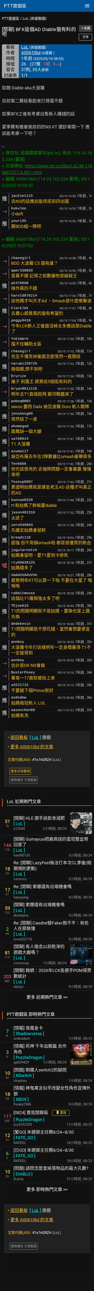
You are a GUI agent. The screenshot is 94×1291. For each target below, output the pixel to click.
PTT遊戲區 (10, 18)
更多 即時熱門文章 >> (47, 1189)
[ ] (19, 823)
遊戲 (29, 737)
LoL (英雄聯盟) (35, 18)
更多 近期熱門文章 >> (47, 997)
